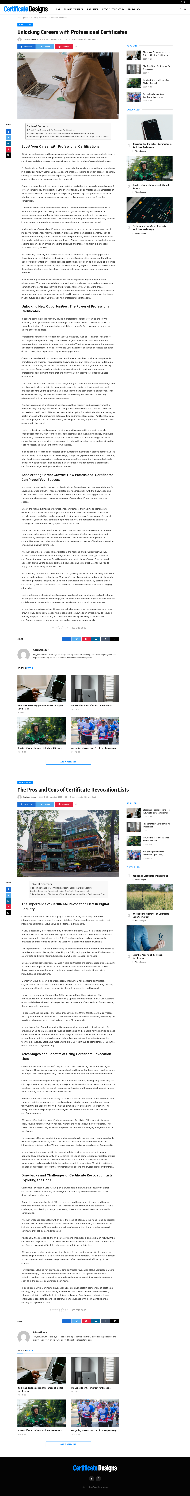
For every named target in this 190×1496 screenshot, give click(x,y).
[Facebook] (8, 131)
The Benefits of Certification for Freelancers (92, 705)
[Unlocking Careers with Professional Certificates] (68, 85)
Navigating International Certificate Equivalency (93, 748)
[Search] (185, 9)
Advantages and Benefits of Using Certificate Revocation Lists (61, 891)
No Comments (77, 39)
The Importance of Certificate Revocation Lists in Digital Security (62, 888)
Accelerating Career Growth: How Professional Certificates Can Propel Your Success (69, 136)
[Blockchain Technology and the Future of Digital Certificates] (41, 688)
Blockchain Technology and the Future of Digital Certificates (40, 707)
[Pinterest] (8, 149)
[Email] (8, 155)
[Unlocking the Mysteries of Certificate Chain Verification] (150, 897)
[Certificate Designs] (26, 9)
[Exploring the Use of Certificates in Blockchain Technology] (150, 210)
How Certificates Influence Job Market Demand (39, 748)
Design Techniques (73, 9)
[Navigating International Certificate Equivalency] (95, 731)
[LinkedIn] (8, 143)
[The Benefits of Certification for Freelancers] (95, 688)
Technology (134, 9)
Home (57, 9)
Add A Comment (68, 762)
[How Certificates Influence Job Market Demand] (41, 731)
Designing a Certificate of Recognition (150, 875)
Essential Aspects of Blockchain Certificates (147, 956)
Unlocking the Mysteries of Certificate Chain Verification (150, 915)
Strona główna (22, 18)
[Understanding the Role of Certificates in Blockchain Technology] (150, 127)
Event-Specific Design (113, 9)
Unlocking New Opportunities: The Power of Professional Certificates (61, 133)
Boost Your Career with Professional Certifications (52, 130)
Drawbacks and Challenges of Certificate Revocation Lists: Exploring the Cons (68, 894)
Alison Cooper (30, 39)
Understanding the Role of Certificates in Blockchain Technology (152, 145)
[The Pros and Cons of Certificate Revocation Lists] (68, 843)
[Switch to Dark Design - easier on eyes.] (181, 9)
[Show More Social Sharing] (76, 46)
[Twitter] (8, 137)
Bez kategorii (25, 25)
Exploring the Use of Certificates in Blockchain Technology (149, 228)
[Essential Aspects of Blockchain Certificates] (150, 938)
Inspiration (93, 9)
